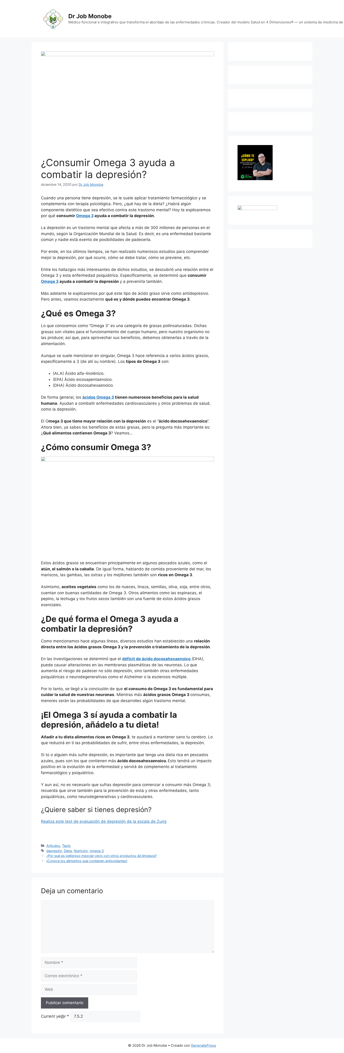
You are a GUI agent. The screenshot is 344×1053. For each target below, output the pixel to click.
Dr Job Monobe (90, 16)
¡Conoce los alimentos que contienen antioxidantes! (86, 861)
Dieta (68, 851)
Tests (66, 846)
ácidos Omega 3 (98, 397)
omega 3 (97, 851)
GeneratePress (203, 1045)
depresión (54, 851)
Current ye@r (55, 1016)
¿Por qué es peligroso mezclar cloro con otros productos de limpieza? (101, 856)
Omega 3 (85, 215)
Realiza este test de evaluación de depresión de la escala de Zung (103, 821)
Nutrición (81, 851)
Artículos (53, 846)
